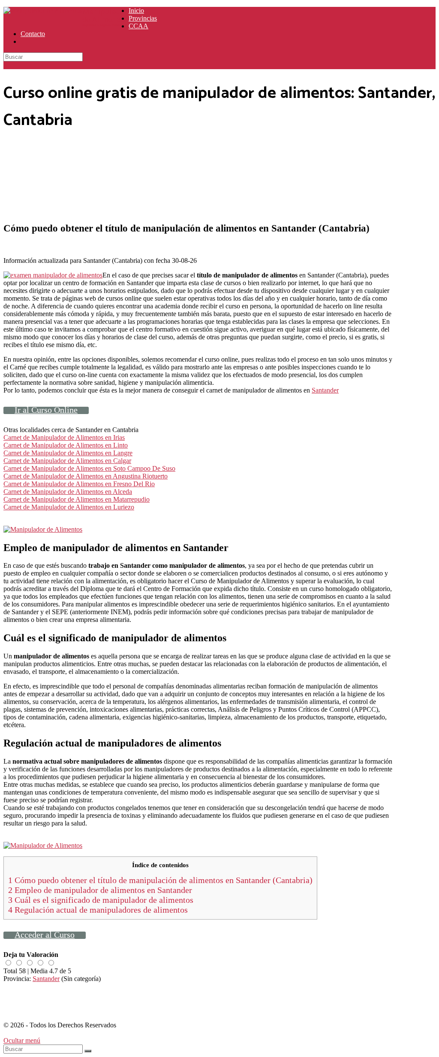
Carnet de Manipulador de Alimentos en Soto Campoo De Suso (89, 468)
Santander (325, 390)
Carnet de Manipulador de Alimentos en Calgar (67, 460)
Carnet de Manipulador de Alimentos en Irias (64, 437)
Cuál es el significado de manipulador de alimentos (100, 900)
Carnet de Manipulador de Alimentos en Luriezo (68, 507)
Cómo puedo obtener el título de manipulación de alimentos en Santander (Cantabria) (160, 880)
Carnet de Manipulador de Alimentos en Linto (65, 445)
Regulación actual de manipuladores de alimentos (98, 909)
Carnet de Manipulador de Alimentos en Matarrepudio (76, 499)
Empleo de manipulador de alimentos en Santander (100, 890)
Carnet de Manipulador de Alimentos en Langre (67, 453)
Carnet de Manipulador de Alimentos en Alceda (67, 491)
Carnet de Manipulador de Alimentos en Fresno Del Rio (79, 483)
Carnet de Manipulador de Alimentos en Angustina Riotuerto (85, 476)
